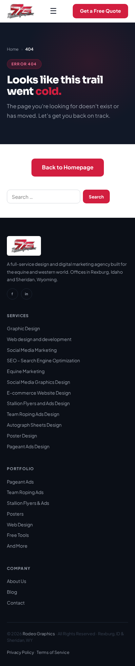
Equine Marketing (26, 371)
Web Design (20, 524)
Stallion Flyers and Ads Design (38, 403)
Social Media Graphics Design (38, 382)
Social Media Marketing (32, 350)
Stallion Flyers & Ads (28, 503)
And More (17, 546)
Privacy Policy (20, 652)
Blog (12, 592)
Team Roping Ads (25, 492)
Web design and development (39, 339)
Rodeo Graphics (39, 633)
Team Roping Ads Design (33, 414)
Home (13, 49)
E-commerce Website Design (39, 393)
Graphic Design (23, 328)
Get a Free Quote (100, 11)
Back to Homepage (67, 167)
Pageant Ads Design (28, 446)
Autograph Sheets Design (34, 425)
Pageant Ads (20, 482)
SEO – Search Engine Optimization (43, 360)
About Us (16, 581)
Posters (15, 514)
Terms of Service (53, 652)
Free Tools (18, 535)
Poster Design (22, 435)
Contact (16, 603)
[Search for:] (44, 196)
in (26, 293)
